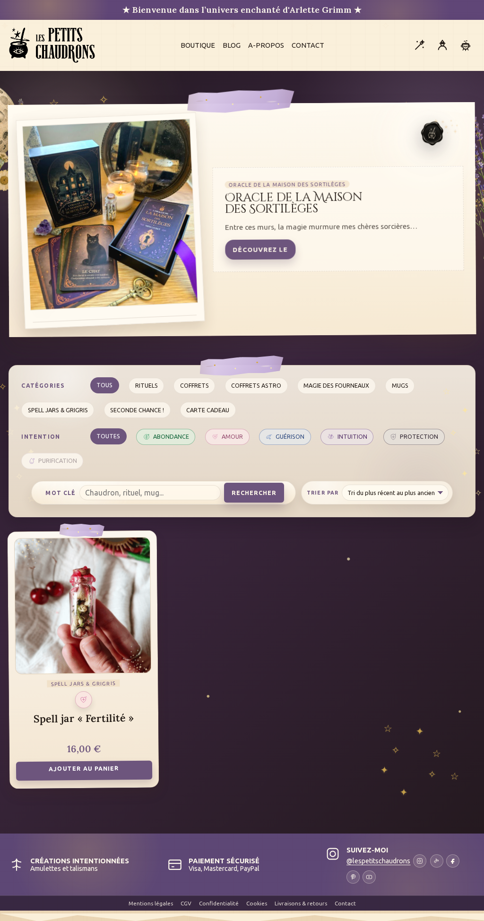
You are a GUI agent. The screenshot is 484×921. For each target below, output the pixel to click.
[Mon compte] (442, 45)
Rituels (146, 385)
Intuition (352, 436)
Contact (308, 45)
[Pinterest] (353, 877)
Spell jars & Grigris (58, 410)
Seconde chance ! (137, 410)
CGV (186, 903)
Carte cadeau (207, 410)
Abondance (171, 436)
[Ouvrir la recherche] (419, 45)
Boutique (198, 45)
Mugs (400, 385)
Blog (232, 45)
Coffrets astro (256, 385)
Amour (232, 436)
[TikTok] (436, 861)
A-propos (266, 45)
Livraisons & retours (301, 903)
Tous (104, 385)
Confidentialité (219, 903)
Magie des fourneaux (336, 385)
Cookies (256, 903)
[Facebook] (452, 861)
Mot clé (60, 493)
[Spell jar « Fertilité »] (83, 606)
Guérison (290, 436)
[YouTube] (369, 877)
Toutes (108, 436)
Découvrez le (260, 250)
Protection (419, 436)
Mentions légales (151, 903)
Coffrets (194, 385)
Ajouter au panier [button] (84, 768)
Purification (57, 460)
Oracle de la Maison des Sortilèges (293, 203)
